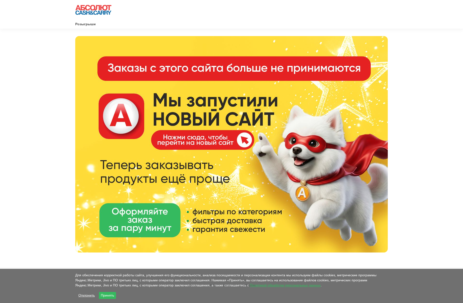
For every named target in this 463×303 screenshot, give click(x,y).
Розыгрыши (85, 24)
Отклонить (86, 295)
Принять (107, 295)
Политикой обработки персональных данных (285, 285)
